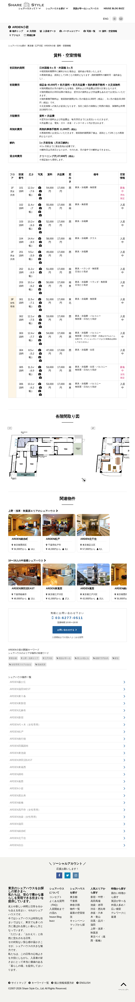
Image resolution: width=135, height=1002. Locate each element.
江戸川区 (48, 658)
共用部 (33, 31)
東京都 (14, 658)
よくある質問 (77, 637)
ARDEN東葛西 (54, 588)
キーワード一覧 (40, 982)
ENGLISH (85, 982)
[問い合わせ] (120, 18)
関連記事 (31, 35)
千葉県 (73, 901)
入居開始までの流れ (61, 637)
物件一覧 (75, 908)
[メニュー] (114, 18)
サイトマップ (18, 982)
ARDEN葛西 (87, 588)
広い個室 (116, 908)
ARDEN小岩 (20, 27)
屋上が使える (83, 658)
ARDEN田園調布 (19, 745)
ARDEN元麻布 (18, 710)
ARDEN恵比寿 (18, 795)
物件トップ (17, 31)
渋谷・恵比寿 (98, 908)
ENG (105, 18)
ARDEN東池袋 (18, 753)
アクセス (16, 35)
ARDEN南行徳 (18, 738)
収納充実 (41, 664)
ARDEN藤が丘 (18, 682)
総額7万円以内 (101, 658)
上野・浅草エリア (31, 658)
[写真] (39, 187)
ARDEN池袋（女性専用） (24, 816)
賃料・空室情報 (109, 31)
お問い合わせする (65, 630)
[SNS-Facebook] (59, 875)
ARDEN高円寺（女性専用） (25, 809)
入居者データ (49, 31)
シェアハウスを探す (56, 8)
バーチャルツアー (71, 31)
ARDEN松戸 (53, 538)
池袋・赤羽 (97, 904)
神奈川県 (75, 904)
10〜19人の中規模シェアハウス (25, 560)
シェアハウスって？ (28, 8)
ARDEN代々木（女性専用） (25, 724)
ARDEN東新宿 (18, 703)
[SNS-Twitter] (67, 875)
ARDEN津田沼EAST (23, 588)
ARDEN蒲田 (16, 823)
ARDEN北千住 (88, 538)
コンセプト (55, 897)
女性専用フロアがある (21, 664)
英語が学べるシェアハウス (86, 8)
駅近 (117, 658)
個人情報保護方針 (64, 982)
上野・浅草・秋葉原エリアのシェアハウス (31, 510)
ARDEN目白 (16, 845)
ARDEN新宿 (16, 717)
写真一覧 (91, 31)
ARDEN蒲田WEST (20, 689)
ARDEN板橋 (16, 802)
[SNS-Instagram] (76, 875)
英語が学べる (65, 658)
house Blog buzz (114, 8)
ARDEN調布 (16, 774)
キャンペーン (77, 920)
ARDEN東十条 (18, 696)
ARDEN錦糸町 (20, 538)
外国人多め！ (118, 904)
